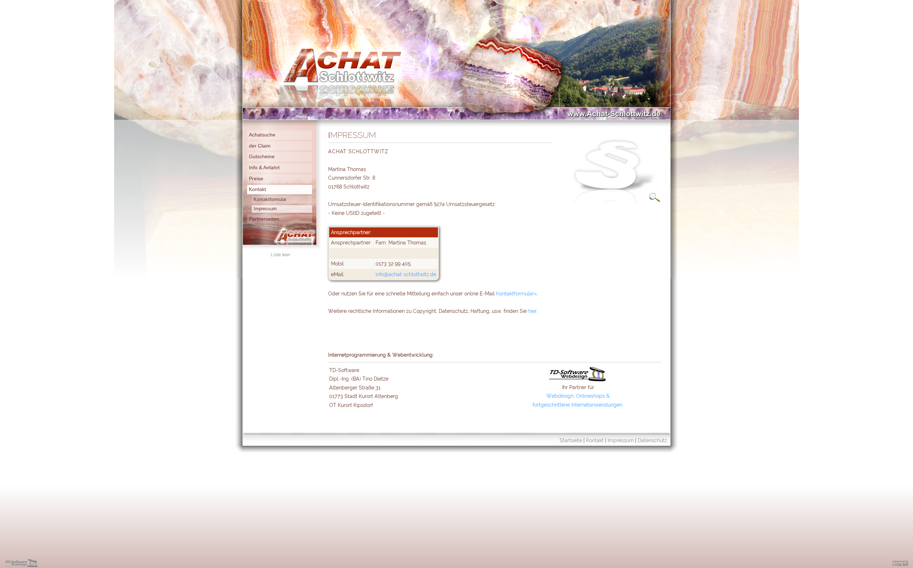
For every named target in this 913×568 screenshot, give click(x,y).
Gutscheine (262, 156)
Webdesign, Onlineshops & (577, 396)
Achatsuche (262, 135)
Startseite (571, 440)
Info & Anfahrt (264, 167)
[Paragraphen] (612, 201)
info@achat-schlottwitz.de (406, 274)
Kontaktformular (270, 199)
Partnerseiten (264, 219)
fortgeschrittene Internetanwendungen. (577, 405)
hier (532, 311)
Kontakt (257, 189)
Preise (256, 178)
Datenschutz (652, 440)
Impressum (265, 208)
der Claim (260, 146)
